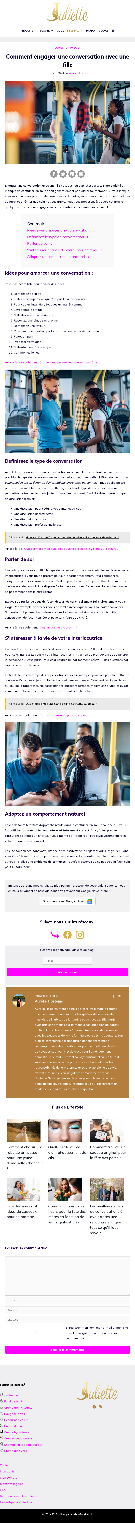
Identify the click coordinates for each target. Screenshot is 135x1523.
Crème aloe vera (15, 1451)
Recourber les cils (16, 1420)
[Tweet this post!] (63, 177)
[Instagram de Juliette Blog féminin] (80, 938)
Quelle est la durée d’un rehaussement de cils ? (67, 1152)
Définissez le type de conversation (55, 236)
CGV (3, 1490)
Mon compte (8, 1477)
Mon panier (8, 1471)
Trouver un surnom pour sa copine (63, 715)
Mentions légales (11, 1484)
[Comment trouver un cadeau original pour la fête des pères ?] (107, 1139)
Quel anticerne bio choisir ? (58, 627)
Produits (27, 30)
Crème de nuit (14, 1426)
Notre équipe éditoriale (16, 1502)
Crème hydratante (16, 1432)
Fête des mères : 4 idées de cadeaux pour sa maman (22, 1211)
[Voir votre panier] (113, 31)
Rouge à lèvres (14, 1414)
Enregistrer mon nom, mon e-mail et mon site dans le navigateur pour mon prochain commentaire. (97, 1333)
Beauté (45, 30)
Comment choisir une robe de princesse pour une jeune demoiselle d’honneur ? (25, 1158)
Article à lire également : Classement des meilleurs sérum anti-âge (51, 362)
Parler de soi (37, 243)
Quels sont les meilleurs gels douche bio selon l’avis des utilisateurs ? (71, 549)
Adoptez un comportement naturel (56, 256)
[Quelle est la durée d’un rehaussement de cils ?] (65, 1139)
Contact (5, 1465)
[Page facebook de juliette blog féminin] (67, 938)
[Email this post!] (81, 177)
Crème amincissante (17, 1407)
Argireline (10, 1395)
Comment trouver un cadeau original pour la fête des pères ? (108, 1152)
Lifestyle (73, 30)
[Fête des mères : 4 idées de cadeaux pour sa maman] (23, 1198)
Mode (60, 30)
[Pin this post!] (72, 177)
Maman (90, 30)
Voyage (103, 30)
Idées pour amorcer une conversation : (59, 230)
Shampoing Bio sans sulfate (22, 1445)
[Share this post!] (54, 177)
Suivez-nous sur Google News (64, 901)
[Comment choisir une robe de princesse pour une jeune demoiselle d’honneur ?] (23, 1139)
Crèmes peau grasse (17, 1438)
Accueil (60, 48)
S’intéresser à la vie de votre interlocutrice (62, 250)
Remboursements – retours (18, 1496)
